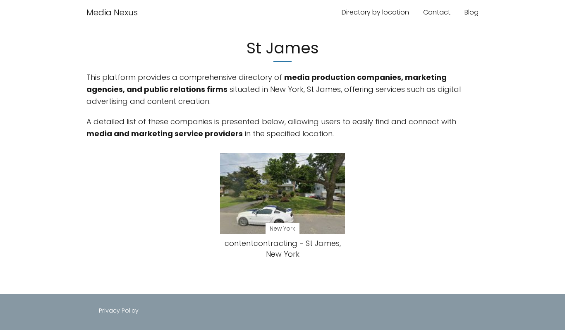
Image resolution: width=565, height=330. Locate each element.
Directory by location (375, 12)
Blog (471, 12)
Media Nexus (112, 12)
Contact (436, 12)
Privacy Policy (119, 310)
